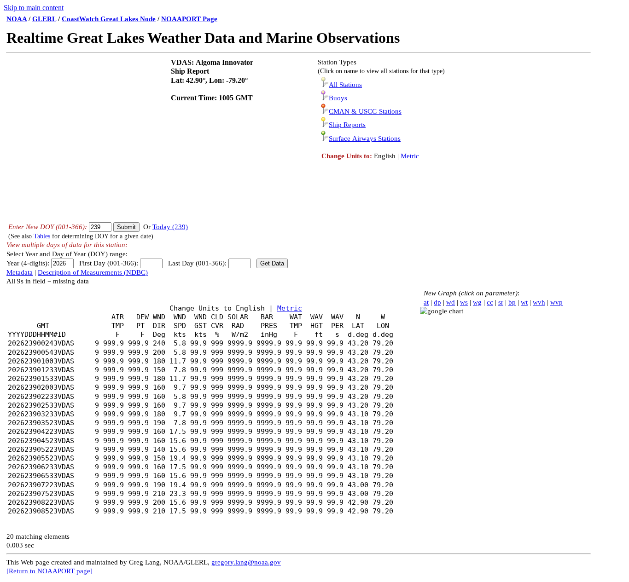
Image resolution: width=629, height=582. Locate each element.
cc (490, 302)
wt (524, 302)
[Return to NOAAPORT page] (49, 571)
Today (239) (170, 226)
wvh (539, 302)
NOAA (16, 19)
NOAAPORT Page (189, 19)
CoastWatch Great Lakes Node (109, 19)
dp (437, 302)
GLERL (44, 19)
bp (512, 302)
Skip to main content (34, 8)
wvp (556, 302)
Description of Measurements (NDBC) (93, 272)
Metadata (19, 272)
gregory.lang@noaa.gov (246, 562)
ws (464, 302)
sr (500, 302)
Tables (42, 236)
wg (477, 302)
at (426, 302)
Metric (410, 156)
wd (450, 302)
